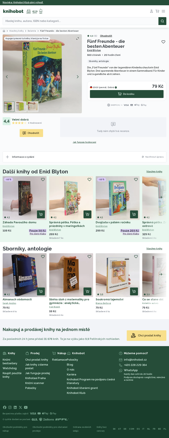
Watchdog (10, 368)
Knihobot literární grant (82, 388)
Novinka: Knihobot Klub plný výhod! (23, 2)
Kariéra (71, 374)
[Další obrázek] (78, 77)
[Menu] (163, 11)
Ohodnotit (106, 36)
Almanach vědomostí (17, 299)
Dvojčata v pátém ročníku (113, 222)
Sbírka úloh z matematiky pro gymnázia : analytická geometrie (69, 303)
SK (114, 429)
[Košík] (157, 11)
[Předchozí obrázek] (7, 77)
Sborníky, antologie (27, 249)
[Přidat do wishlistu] (163, 42)
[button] (42, 73)
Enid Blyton (94, 50)
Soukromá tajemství (109, 299)
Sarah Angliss (9, 303)
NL (148, 429)
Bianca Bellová (103, 303)
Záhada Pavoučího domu (19, 222)
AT (119, 429)
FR (154, 429)
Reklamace (59, 359)
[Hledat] (162, 21)
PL (165, 429)
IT (143, 429)
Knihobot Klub (76, 393)
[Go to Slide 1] (9, 106)
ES (138, 429)
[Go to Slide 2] (21, 106)
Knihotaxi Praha (35, 378)
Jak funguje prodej (37, 373)
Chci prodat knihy (36, 359)
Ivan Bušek (54, 307)
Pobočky (30, 388)
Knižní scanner (34, 383)
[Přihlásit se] (151, 11)
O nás (70, 369)
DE (125, 429)
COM (131, 429)
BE (159, 429)
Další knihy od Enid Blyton (35, 171)
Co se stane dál (153, 299)
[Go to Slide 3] (33, 106)
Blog (70, 364)
